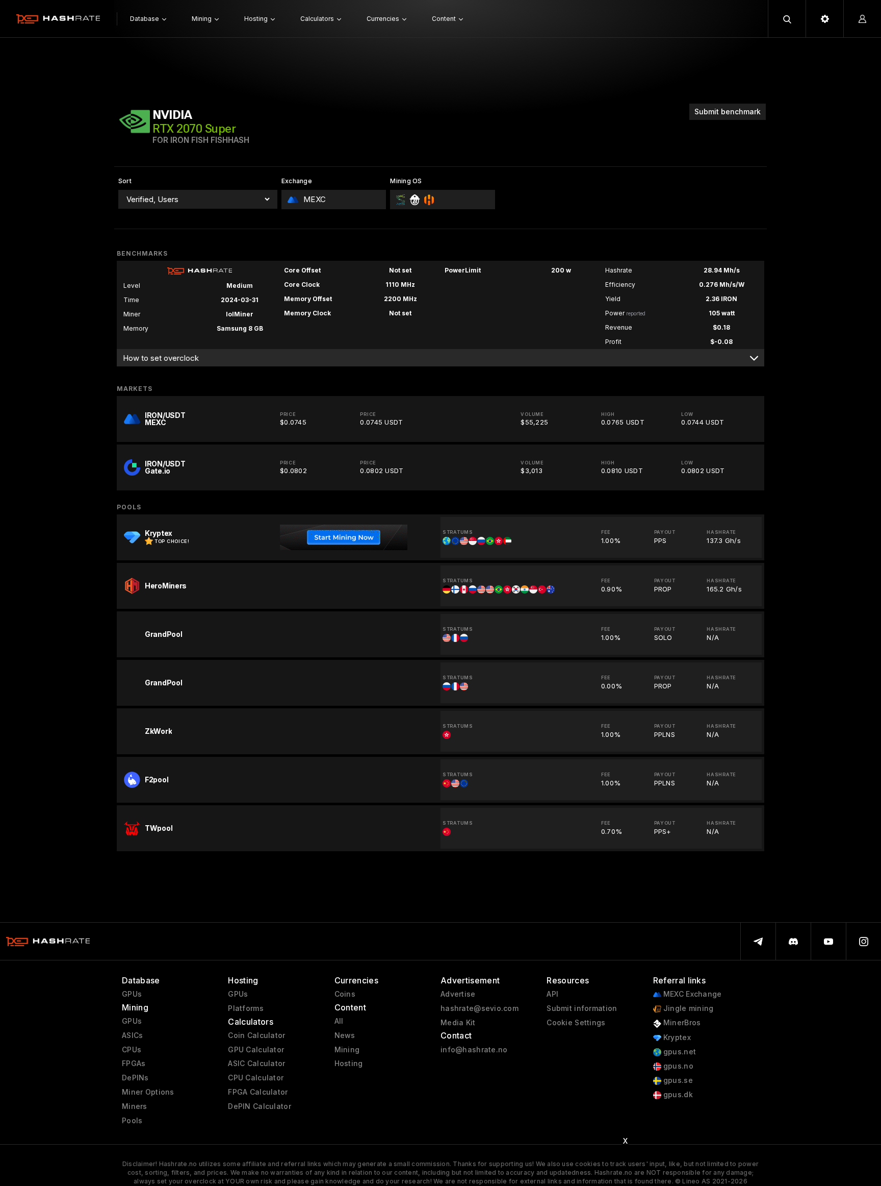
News (344, 1035)
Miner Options (148, 1092)
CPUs (131, 1050)
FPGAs (133, 1063)
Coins (344, 994)
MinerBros (681, 1023)
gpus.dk (677, 1095)
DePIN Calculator (259, 1106)
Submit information (582, 1008)
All (339, 1021)
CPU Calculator (255, 1078)
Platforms (246, 1008)
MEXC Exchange (691, 994)
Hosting (348, 1063)
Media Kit (458, 1023)
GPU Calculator (256, 1050)
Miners (134, 1106)
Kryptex (676, 1037)
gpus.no (677, 1066)
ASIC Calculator (256, 1063)
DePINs (135, 1078)
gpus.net (678, 1052)
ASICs (132, 1035)
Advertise (458, 994)
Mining (347, 1050)
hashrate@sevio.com (479, 1008)
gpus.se (677, 1080)
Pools (132, 1121)
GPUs (132, 994)
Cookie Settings (576, 1023)
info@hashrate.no (473, 1050)
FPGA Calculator (258, 1092)
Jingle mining (687, 1008)
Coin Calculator (256, 1035)
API (552, 994)
